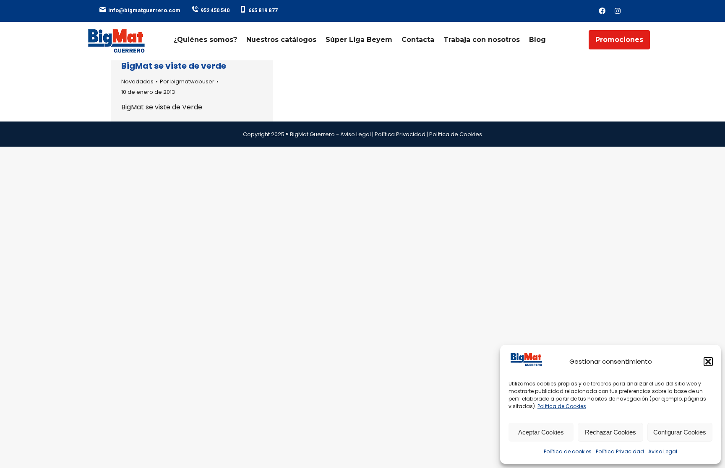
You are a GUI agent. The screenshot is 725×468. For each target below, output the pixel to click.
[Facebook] (602, 11)
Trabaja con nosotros (481, 40)
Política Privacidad (620, 451)
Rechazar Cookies (610, 432)
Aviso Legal (662, 451)
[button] (708, 361)
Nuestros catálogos (281, 40)
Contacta (418, 40)
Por (187, 81)
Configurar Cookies (679, 432)
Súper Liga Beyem (359, 40)
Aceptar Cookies (541, 432)
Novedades (137, 81)
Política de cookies (568, 451)
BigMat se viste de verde (173, 66)
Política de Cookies (561, 406)
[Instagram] (617, 11)
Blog (537, 40)
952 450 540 (215, 10)
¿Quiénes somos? (205, 40)
